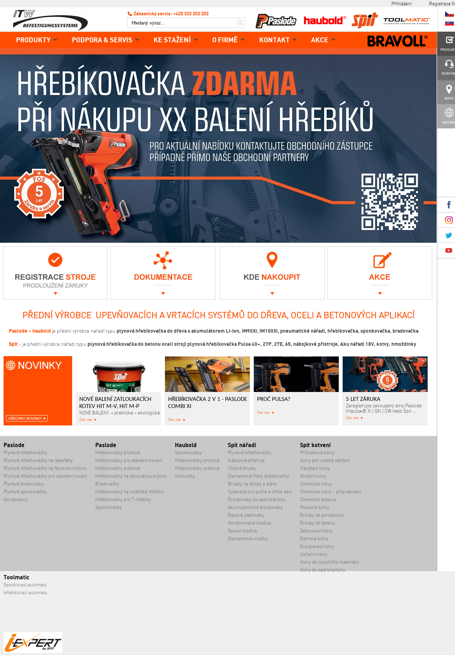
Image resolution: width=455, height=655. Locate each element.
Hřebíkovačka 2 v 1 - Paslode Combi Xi (207, 403)
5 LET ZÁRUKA (363, 399)
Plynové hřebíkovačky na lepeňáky (38, 460)
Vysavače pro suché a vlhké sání (260, 491)
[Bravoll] (397, 41)
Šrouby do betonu (317, 523)
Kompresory (16, 499)
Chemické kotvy (316, 484)
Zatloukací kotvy (316, 530)
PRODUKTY (33, 40)
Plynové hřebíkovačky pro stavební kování (45, 476)
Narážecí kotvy (315, 468)
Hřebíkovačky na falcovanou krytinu (131, 476)
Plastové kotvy (314, 507)
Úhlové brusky (242, 468)
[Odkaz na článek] (55, 297)
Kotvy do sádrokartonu (322, 570)
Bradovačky (107, 484)
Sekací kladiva (242, 530)
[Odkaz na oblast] (163, 297)
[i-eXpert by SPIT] (33, 651)
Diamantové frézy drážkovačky (258, 476)
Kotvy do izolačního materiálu (329, 562)
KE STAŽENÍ (172, 40)
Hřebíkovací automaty (25, 592)
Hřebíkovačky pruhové (117, 452)
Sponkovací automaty (25, 584)
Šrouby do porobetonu (322, 515)
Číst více (85, 419)
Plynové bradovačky (24, 484)
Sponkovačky (108, 507)
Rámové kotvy (314, 538)
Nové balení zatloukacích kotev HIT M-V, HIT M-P (115, 403)
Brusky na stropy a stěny (252, 484)
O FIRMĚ (225, 40)
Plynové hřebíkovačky (25, 452)
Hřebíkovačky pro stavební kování (128, 460)
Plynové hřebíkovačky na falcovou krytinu (45, 468)
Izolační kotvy (313, 554)
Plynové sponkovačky (25, 491)
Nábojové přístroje (246, 460)
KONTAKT (274, 40)
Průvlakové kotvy (317, 452)
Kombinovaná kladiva (249, 523)
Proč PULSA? (273, 399)
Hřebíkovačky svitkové (117, 468)
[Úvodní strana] (53, 19)
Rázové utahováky (246, 515)
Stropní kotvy (313, 476)
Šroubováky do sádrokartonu (257, 499)
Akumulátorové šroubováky (255, 507)
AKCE (319, 40)
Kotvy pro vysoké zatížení (325, 460)
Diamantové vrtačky (248, 538)
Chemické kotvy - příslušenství (330, 491)
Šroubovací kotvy (317, 546)
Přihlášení (401, 3)
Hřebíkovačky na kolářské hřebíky (129, 491)
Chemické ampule (318, 499)
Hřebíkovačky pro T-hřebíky (123, 499)
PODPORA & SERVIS (102, 40)
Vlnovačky (185, 476)
